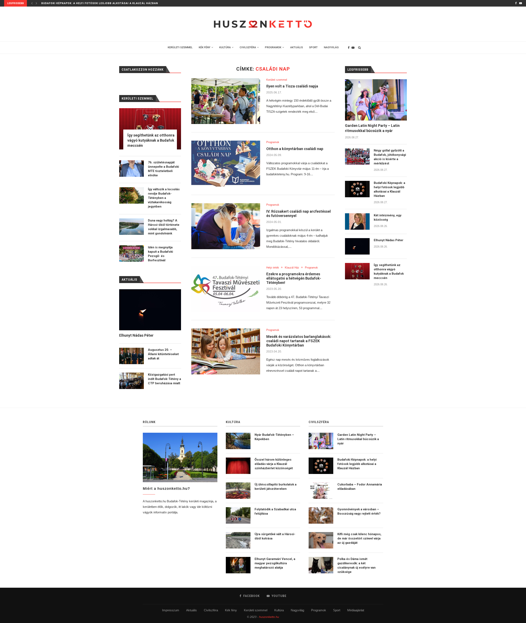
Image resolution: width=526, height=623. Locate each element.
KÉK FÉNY (204, 47)
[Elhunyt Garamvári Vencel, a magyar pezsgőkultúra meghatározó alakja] (238, 565)
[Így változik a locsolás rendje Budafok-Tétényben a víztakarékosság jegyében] (131, 195)
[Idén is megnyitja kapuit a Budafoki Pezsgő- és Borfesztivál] (131, 253)
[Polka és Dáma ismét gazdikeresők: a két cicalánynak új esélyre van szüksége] (321, 565)
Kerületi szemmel (276, 79)
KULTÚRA (225, 47)
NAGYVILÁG (331, 47)
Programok (272, 142)
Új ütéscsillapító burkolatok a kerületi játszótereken (275, 487)
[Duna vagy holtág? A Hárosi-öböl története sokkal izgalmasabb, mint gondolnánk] (131, 226)
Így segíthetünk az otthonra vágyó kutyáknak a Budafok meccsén (389, 271)
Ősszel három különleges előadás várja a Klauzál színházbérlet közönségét (274, 464)
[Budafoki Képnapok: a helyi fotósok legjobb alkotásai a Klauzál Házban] (357, 189)
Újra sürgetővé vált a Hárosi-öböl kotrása (275, 536)
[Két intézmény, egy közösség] (357, 221)
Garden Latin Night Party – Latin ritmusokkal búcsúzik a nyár (372, 128)
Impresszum (170, 610)
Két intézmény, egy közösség (64, 3)
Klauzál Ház (292, 267)
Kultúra (279, 610)
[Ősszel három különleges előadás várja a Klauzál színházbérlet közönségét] (238, 466)
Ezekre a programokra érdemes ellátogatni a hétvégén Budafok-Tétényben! (293, 278)
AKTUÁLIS (296, 47)
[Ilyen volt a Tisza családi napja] (225, 101)
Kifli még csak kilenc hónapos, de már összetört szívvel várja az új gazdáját (359, 538)
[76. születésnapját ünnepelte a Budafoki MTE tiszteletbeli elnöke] (131, 168)
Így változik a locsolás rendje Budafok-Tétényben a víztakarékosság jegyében (164, 197)
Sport (336, 610)
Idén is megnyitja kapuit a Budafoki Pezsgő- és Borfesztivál (160, 254)
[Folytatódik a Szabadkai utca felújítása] (238, 515)
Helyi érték (272, 267)
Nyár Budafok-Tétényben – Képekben (274, 437)
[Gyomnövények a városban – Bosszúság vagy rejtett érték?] (321, 515)
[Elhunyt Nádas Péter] (357, 246)
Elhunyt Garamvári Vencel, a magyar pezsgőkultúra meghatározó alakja (275, 563)
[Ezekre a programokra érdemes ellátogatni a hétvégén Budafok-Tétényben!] (225, 289)
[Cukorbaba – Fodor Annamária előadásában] (321, 490)
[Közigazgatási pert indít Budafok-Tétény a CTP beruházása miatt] (131, 381)
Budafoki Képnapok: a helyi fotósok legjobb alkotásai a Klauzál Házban (389, 189)
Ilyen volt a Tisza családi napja (292, 86)
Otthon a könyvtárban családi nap (294, 149)
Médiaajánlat (355, 610)
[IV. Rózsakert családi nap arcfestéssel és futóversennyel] (225, 226)
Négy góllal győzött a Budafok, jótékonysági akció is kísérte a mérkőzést (390, 157)
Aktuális (191, 610)
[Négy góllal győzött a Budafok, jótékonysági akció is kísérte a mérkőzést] (357, 156)
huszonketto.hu (269, 616)
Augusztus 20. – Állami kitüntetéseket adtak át (163, 354)
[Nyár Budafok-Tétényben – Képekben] (238, 441)
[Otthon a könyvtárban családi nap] (225, 164)
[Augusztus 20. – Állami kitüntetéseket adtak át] (131, 356)
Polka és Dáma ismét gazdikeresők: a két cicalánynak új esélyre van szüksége (356, 565)
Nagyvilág (297, 610)
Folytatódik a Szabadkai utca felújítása (275, 511)
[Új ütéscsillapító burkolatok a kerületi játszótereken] (238, 490)
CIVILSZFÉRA (248, 47)
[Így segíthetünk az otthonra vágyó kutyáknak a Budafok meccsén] (357, 271)
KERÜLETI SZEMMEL (180, 47)
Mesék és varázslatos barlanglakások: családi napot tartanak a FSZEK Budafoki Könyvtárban (298, 340)
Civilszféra (211, 610)
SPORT (313, 47)
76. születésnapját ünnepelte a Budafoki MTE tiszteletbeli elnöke (163, 169)
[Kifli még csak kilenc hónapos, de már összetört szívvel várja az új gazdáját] (321, 540)
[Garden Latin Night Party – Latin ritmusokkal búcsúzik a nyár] (376, 99)
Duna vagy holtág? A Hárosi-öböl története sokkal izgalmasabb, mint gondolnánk (163, 227)
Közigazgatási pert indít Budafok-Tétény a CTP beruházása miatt (164, 379)
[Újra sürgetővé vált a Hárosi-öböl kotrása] (238, 540)
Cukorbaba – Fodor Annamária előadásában (359, 487)
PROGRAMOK (273, 47)
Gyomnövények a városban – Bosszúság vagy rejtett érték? (359, 511)
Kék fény (231, 610)
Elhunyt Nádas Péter (388, 240)
